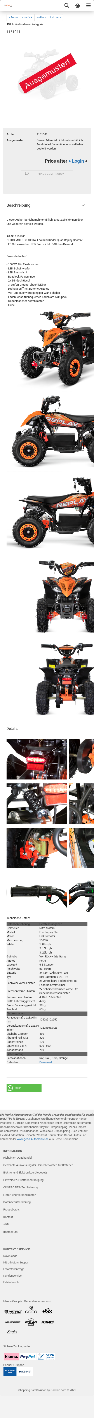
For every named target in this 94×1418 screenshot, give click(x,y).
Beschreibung (18, 205)
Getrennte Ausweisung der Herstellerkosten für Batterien (38, 1165)
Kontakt (8, 1217)
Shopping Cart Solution (32, 1390)
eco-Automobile (35, 1139)
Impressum (10, 1231)
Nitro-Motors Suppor (15, 1262)
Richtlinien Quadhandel (17, 1157)
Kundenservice (12, 1275)
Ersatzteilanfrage (13, 1269)
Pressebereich (12, 1209)
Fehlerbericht (11, 1282)
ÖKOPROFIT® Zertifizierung (20, 1187)
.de (47, 1139)
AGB (6, 1224)
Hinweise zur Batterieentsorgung (23, 1180)
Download (45, 1062)
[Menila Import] (8, 5)
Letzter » (55, 17)
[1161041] (47, 71)
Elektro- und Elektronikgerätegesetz (25, 1172)
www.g (21, 1139)
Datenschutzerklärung (17, 1202)
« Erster (13, 17)
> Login (76, 161)
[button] (24, 1088)
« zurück (27, 17)
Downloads (10, 1256)
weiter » (41, 17)
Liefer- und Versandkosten (19, 1194)
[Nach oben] (82, 1411)
